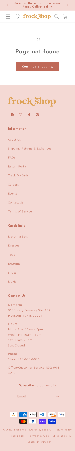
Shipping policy (62, 435)
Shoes (12, 272)
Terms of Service (20, 211)
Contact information (39, 441)
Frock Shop (19, 429)
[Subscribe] (57, 396)
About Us (14, 139)
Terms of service (38, 435)
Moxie (12, 281)
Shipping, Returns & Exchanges (29, 148)
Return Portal (17, 166)
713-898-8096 (29, 359)
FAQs (11, 157)
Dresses (13, 245)
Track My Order (19, 175)
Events (12, 193)
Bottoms (14, 263)
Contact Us (16, 202)
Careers (13, 184)
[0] (17, 16)
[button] (8, 16)
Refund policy (63, 429)
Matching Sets (18, 236)
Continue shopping (37, 66)
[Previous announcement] (7, 5)
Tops (11, 254)
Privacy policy (16, 435)
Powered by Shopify (39, 429)
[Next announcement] (67, 5)
